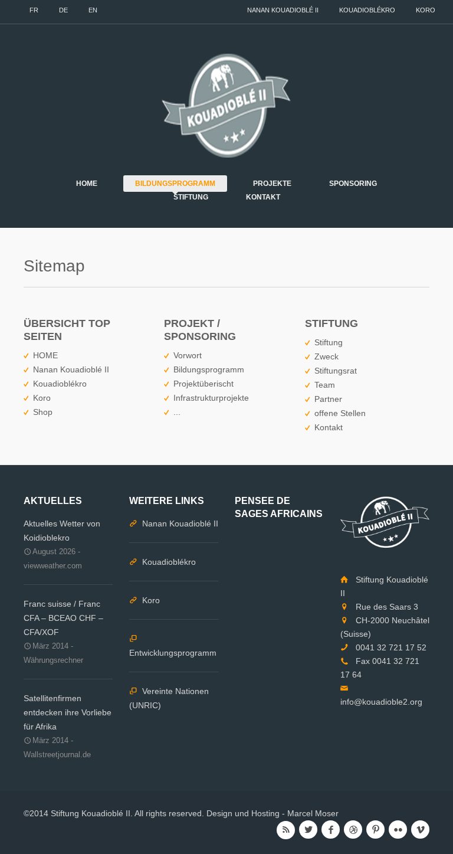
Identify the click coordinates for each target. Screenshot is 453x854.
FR (33, 10)
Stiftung (190, 197)
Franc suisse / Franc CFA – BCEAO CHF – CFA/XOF (63, 618)
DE (63, 10)
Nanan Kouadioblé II (283, 10)
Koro (425, 10)
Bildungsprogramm (175, 183)
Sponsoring (353, 183)
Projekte (272, 183)
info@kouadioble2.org (381, 701)
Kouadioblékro (367, 10)
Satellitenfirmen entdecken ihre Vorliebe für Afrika (67, 712)
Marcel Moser (313, 813)
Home (86, 183)
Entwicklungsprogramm (172, 652)
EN (92, 10)
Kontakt (263, 197)
